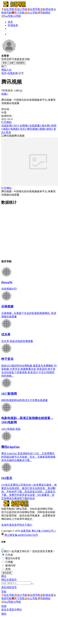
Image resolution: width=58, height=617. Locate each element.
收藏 (4, 94)
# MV (15, 125)
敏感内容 (10, 565)
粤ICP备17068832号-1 (44, 530)
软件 (14, 579)
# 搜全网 (44, 125)
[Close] (2, 549)
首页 (10, 22)
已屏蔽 (9, 562)
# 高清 (7, 132)
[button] (3, 576)
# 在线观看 (33, 125)
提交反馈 (7, 572)
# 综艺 (21, 129)
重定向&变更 (12, 558)
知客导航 (26, 530)
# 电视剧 (13, 129)
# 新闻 (52, 125)
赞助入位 (6, 69)
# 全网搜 (22, 125)
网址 (3, 579)
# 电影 (4, 129)
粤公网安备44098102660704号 (21, 535)
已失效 (9, 554)
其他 (7, 569)
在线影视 (12, 73)
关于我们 (27, 525)
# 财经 (48, 129)
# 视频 (40, 129)
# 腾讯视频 (31, 129)
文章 (9, 579)
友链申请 (6, 525)
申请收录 (13, 25)
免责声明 (17, 525)
